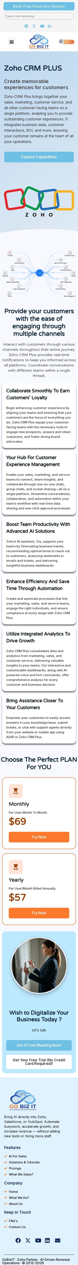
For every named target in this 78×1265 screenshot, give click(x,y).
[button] (11, 41)
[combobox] (39, 16)
